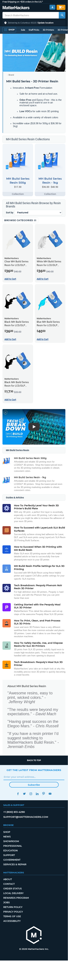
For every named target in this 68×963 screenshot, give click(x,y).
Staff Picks (34, 30)
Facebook (18, 794)
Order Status (12, 888)
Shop (6, 832)
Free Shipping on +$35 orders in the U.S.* (22, 1)
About (7, 879)
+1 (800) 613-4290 (14, 811)
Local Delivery (13, 893)
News (7, 836)
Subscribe (34, 784)
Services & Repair (14, 864)
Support (9, 855)
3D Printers (48, 30)
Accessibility (12, 920)
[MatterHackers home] (16, 8)
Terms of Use (12, 916)
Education (10, 850)
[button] (33, 22)
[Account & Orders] (52, 7)
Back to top (34, 760)
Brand (11, 75)
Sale (23, 30)
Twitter (24, 794)
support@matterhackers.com (25, 816)
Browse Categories (19, 220)
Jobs (6, 902)
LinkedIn (37, 794)
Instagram (31, 794)
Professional (12, 845)
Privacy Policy (13, 911)
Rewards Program (16, 897)
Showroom (11, 841)
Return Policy (12, 907)
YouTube (50, 794)
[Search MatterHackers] (62, 15)
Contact (9, 883)
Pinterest (43, 794)
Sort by (9, 212)
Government (11, 859)
